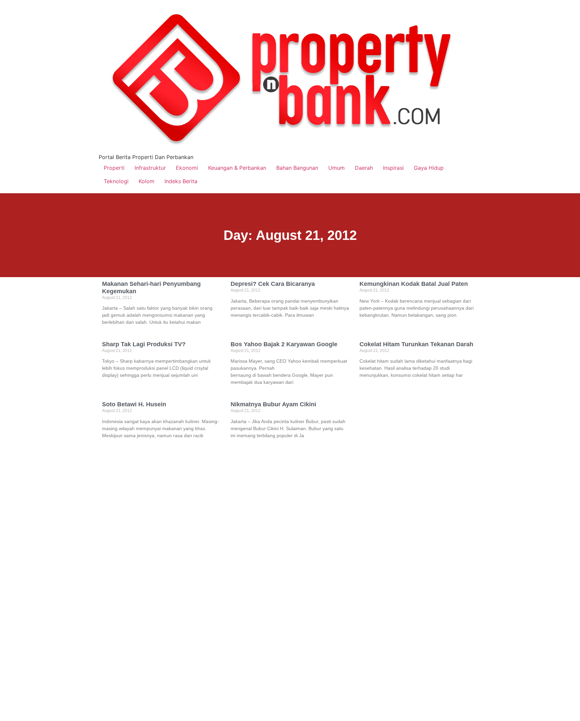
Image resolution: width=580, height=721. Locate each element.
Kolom (146, 181)
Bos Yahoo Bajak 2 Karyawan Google (284, 344)
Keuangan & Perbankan (237, 167)
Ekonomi (187, 167)
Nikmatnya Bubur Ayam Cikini (273, 404)
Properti (114, 167)
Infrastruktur (150, 167)
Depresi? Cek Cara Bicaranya (273, 283)
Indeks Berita (180, 181)
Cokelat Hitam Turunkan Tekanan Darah (416, 344)
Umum (336, 167)
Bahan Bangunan (297, 167)
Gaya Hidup (429, 167)
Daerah (364, 167)
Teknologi (116, 181)
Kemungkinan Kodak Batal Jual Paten (413, 283)
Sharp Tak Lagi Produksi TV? (144, 344)
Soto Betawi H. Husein (134, 404)
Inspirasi (393, 167)
